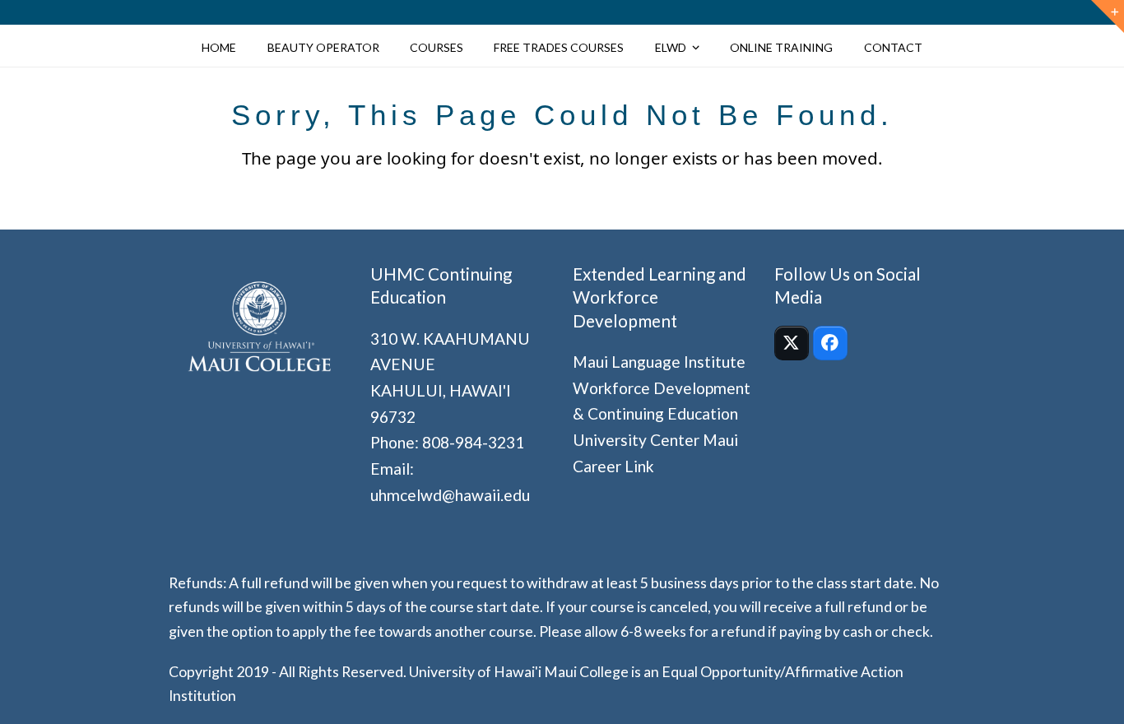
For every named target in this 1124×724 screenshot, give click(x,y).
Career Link (613, 466)
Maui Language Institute (659, 361)
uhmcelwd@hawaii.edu (450, 494)
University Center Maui (655, 439)
